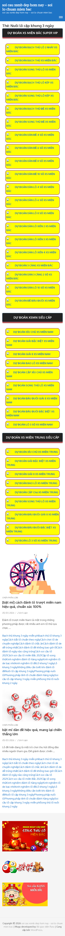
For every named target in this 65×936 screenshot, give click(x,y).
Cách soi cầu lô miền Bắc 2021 (24, 655)
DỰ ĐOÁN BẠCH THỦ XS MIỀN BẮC (36, 60)
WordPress (36, 930)
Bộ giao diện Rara (45, 926)
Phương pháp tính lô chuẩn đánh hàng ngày (30, 675)
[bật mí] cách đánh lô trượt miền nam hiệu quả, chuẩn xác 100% (31, 604)
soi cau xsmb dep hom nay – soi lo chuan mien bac (27, 7)
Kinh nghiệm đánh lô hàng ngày (24, 659)
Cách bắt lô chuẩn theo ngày (24, 639)
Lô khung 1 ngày (45, 663)
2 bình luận (22, 612)
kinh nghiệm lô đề (25, 663)
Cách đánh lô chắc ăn (31, 643)
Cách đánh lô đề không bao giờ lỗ (37, 647)
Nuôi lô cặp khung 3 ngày (19, 671)
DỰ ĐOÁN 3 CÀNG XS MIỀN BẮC (34, 265)
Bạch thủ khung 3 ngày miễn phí (20, 635)
